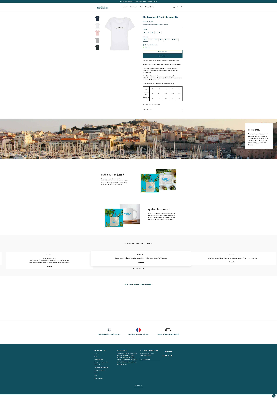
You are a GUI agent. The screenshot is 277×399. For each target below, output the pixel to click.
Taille (145, 29)
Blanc (145, 39)
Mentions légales (98, 359)
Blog (141, 7)
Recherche (97, 353)
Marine (167, 39)
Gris (156, 39)
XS (145, 32)
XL (159, 32)
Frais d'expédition (147, 24)
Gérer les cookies (98, 378)
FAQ (95, 375)
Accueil (125, 7)
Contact (96, 372)
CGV (95, 356)
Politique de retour (99, 364)
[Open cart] (274, 396)
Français (137, 385)
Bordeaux (174, 39)
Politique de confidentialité (101, 362)
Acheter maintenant (162, 56)
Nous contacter (149, 7)
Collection (133, 7)
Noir (161, 39)
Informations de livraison (151, 104)
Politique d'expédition (99, 370)
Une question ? (148, 109)
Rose (151, 39)
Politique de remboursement (101, 367)
